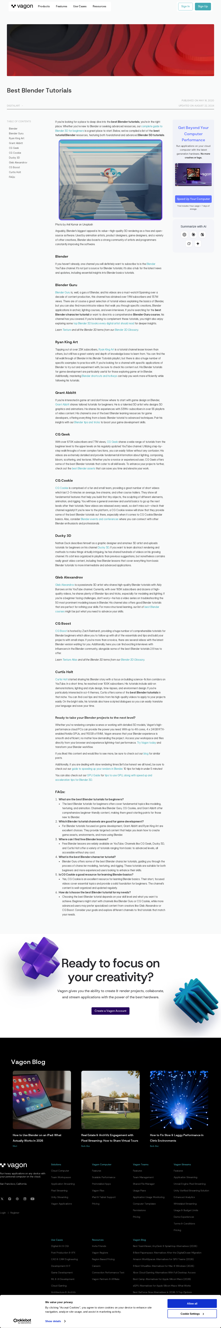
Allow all (192, 1303)
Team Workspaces (61, 1177)
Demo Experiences (184, 1217)
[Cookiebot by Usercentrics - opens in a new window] (22, 1321)
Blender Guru (16, 133)
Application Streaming (63, 1184)
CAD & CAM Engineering (64, 1259)
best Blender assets (83, 468)
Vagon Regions (100, 1253)
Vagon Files (98, 1191)
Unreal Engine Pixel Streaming (189, 1184)
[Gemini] (197, 243)
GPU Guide (93, 775)
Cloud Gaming (59, 1286)
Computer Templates (144, 1204)
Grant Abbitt (16, 143)
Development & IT (60, 1266)
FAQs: (12, 177)
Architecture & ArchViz (63, 1292)
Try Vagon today (146, 742)
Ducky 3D (14, 157)
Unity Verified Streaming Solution (191, 1191)
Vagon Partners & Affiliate (105, 1279)
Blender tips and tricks (87, 422)
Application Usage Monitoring (149, 1197)
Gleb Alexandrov (18, 162)
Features (96, 1171)
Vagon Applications (61, 1204)
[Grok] (188, 243)
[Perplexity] (202, 234)
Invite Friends (99, 1246)
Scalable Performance (103, 1177)
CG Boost (14, 167)
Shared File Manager (144, 1184)
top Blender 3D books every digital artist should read (103, 323)
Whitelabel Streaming (185, 1204)
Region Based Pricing (103, 1259)
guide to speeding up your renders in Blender (97, 768)
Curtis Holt (15, 172)
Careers (96, 1266)
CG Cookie (15, 152)
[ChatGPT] (184, 234)
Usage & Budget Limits (186, 1210)
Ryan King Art (16, 138)
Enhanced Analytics (184, 1197)
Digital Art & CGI (60, 1246)
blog (145, 753)
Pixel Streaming (59, 1191)
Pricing (95, 1204)
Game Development (62, 1272)
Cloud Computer (60, 1171)
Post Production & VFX (63, 1253)
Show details (53, 1321)
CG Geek (14, 148)
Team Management (143, 1177)
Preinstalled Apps (101, 1184)
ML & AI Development (62, 1279)
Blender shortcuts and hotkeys (99, 376)
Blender (13, 128)
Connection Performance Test (108, 1272)
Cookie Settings (190, 1313)
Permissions (139, 1210)
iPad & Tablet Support (104, 1197)
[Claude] (193, 234)
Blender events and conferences (99, 519)
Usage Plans (139, 1191)
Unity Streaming (59, 1197)
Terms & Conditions (184, 1224)
